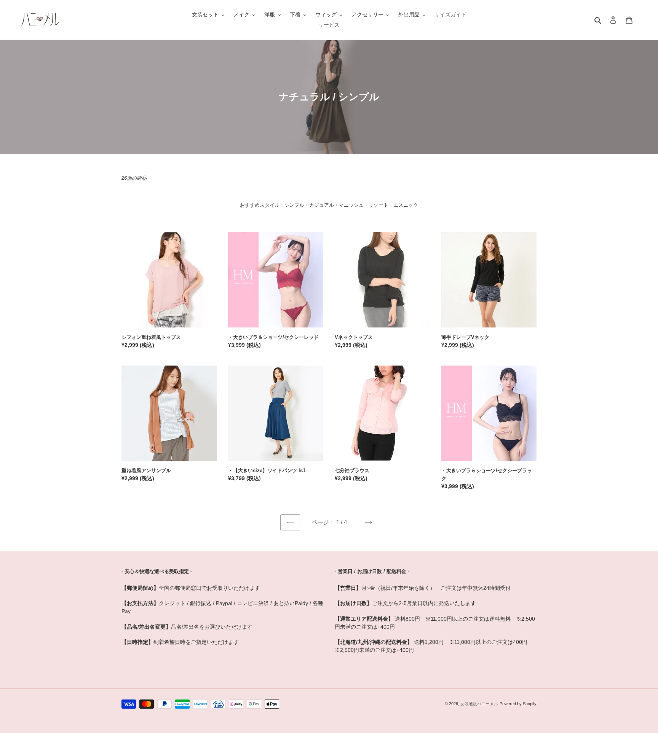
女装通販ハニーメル (479, 703)
